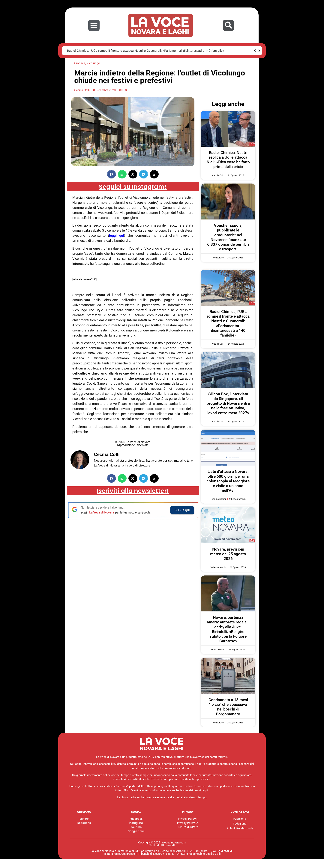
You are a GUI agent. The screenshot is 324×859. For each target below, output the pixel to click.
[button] (94, 25)
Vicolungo (93, 63)
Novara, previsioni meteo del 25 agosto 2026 (228, 554)
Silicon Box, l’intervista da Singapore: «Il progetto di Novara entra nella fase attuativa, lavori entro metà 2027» (228, 403)
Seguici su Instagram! (133, 186)
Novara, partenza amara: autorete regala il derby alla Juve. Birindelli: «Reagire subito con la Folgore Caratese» (228, 629)
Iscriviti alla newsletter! (133, 491)
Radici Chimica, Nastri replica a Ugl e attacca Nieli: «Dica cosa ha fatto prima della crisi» (228, 159)
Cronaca (79, 63)
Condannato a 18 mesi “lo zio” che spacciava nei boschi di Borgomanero (228, 707)
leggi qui (116, 235)
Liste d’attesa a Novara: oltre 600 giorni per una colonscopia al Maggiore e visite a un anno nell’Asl (228, 481)
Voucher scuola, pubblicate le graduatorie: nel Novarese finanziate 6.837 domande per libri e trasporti (228, 237)
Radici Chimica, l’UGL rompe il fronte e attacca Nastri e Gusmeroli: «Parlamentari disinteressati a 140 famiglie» (145, 50)
